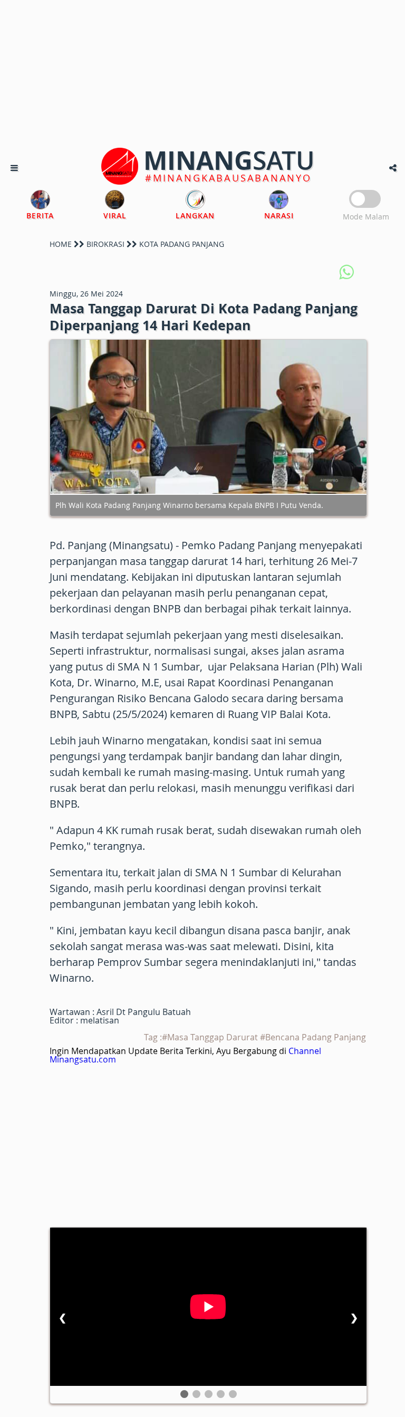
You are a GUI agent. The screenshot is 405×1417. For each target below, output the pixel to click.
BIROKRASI (105, 244)
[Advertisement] (202, 74)
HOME (61, 244)
